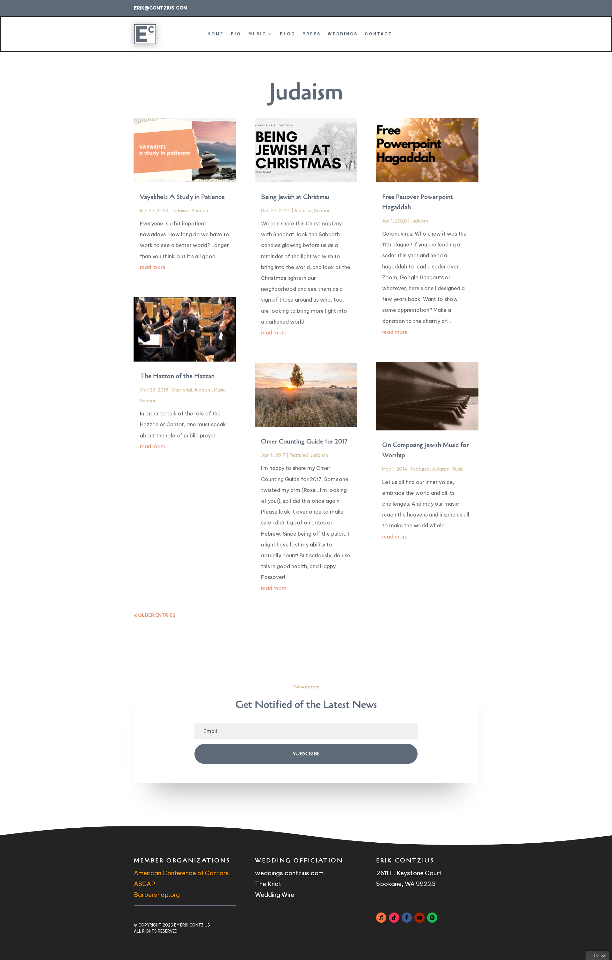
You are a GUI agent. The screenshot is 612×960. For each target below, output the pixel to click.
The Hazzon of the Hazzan (177, 376)
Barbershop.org (157, 894)
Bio (236, 34)
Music (257, 34)
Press (311, 34)
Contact (378, 34)
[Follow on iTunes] (381, 917)
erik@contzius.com (160, 8)
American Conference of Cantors (181, 873)
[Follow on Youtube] (419, 917)
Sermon (200, 211)
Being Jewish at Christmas (295, 197)
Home (216, 34)
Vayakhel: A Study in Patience (182, 197)
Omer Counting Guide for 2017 (304, 441)
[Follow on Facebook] (407, 917)
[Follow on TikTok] (394, 917)
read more (152, 267)
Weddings (343, 34)
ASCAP (144, 884)
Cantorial (182, 390)
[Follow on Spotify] (432, 917)
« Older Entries (155, 615)
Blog (287, 34)
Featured (298, 455)
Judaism (180, 211)
